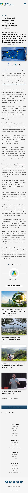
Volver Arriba (14, 490)
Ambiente (3, 15)
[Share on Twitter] (12, 64)
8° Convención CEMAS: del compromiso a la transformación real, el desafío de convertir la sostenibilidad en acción (13, 311)
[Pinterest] (20, 265)
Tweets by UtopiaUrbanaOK (7, 412)
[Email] (19, 64)
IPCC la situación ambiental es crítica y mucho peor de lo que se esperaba (13, 84)
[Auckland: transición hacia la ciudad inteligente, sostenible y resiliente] (14, 326)
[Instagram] (14, 482)
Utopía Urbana (14, 280)
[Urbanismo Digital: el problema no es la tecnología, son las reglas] (14, 381)
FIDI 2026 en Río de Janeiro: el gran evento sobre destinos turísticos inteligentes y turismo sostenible (13, 365)
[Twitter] (10, 482)
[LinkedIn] (16, 64)
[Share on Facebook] (8, 64)
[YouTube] (17, 482)
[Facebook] (6, 482)
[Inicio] (7, 5)
